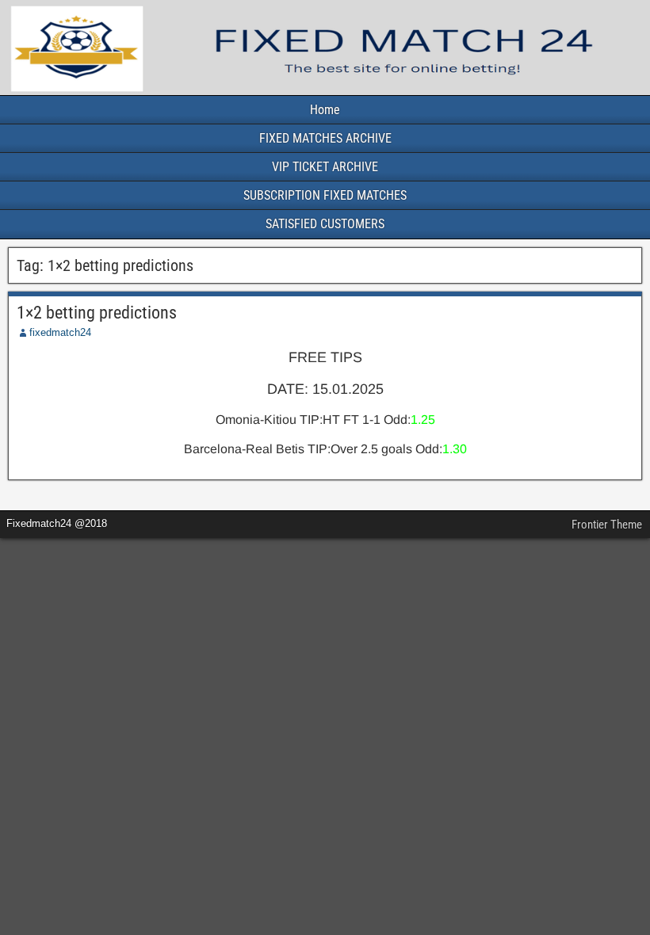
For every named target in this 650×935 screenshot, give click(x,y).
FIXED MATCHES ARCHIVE (325, 138)
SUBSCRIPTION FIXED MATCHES (325, 195)
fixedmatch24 (60, 332)
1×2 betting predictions (97, 312)
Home (325, 109)
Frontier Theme (607, 524)
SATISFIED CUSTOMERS (325, 223)
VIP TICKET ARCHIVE (325, 166)
